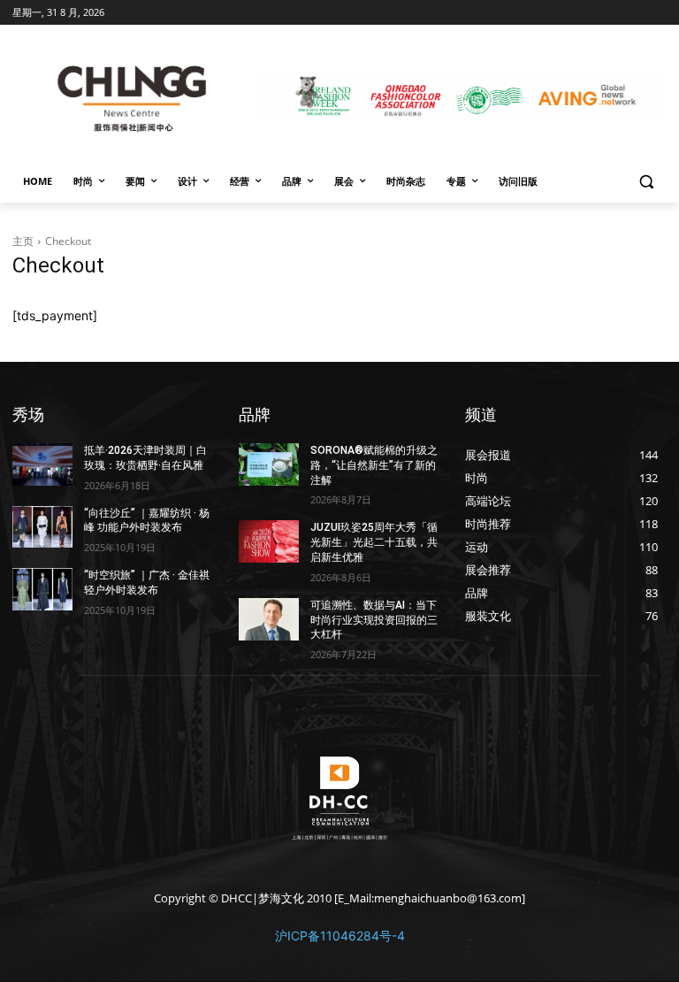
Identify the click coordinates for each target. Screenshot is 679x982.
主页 (23, 241)
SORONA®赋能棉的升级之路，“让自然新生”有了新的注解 (374, 465)
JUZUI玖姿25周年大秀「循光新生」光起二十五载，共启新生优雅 (374, 542)
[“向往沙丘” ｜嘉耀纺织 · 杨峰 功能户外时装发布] (42, 527)
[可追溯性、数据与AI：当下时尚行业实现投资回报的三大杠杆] (269, 619)
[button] (646, 182)
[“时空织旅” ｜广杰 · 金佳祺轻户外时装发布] (42, 589)
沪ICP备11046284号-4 (340, 935)
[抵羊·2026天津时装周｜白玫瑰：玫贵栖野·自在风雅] (42, 464)
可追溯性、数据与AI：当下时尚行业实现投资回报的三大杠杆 (374, 620)
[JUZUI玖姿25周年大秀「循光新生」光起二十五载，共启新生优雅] (269, 541)
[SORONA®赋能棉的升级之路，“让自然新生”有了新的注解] (269, 464)
